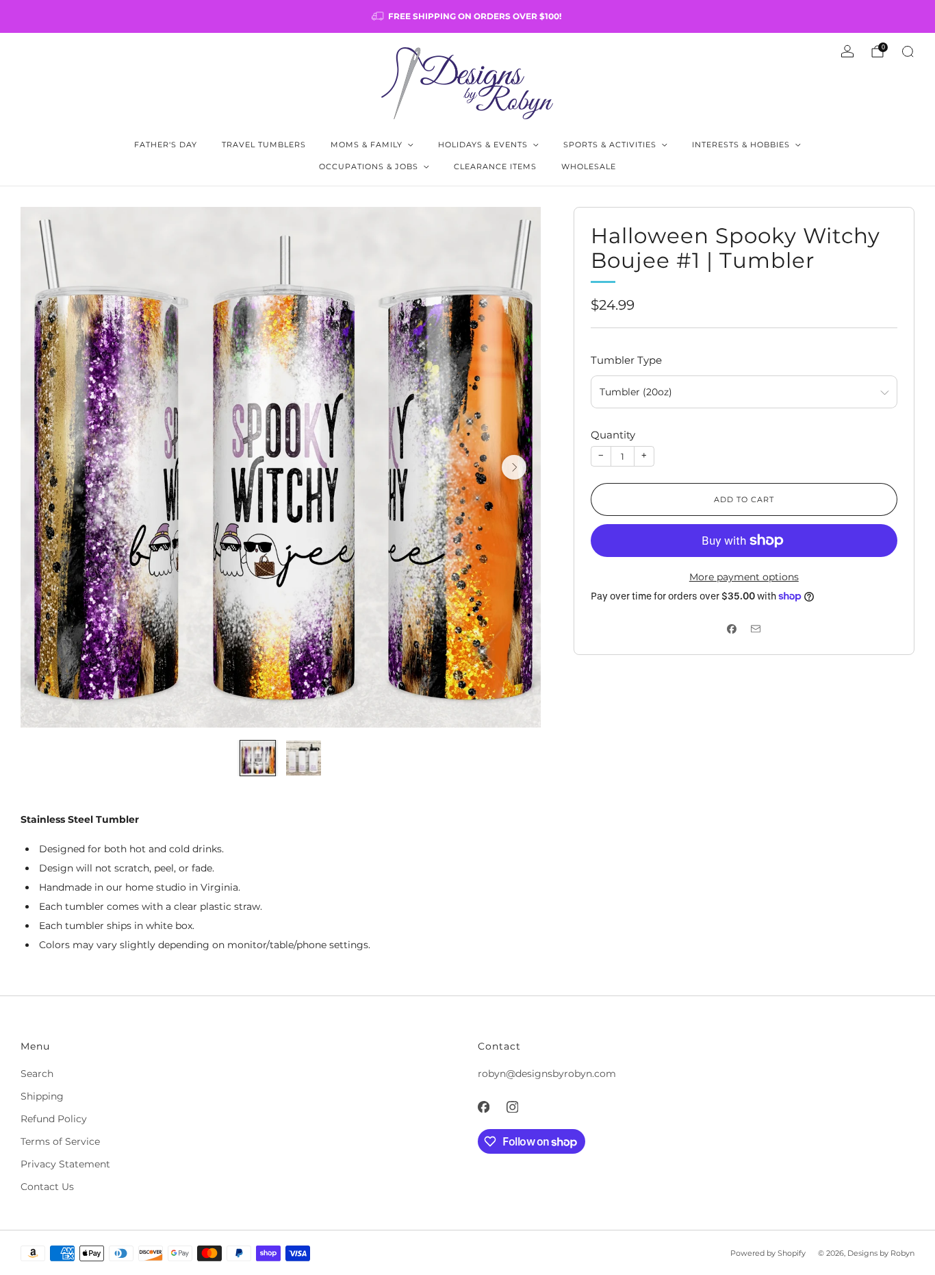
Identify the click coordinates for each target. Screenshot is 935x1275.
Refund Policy (54, 1119)
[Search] (907, 51)
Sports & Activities (609, 144)
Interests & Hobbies (741, 144)
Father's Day (165, 144)
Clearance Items (495, 166)
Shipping (42, 1096)
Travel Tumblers (264, 144)
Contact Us (47, 1186)
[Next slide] (514, 467)
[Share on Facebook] (732, 628)
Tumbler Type (626, 360)
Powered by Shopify (768, 1253)
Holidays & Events (483, 144)
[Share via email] (756, 628)
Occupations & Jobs (368, 166)
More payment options (744, 577)
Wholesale (588, 166)
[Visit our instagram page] (512, 1106)
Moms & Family (366, 144)
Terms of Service (60, 1141)
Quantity (613, 434)
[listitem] (467, 16)
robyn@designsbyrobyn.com (547, 1073)
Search (37, 1073)
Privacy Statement (65, 1164)
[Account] (847, 51)
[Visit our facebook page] (483, 1106)
